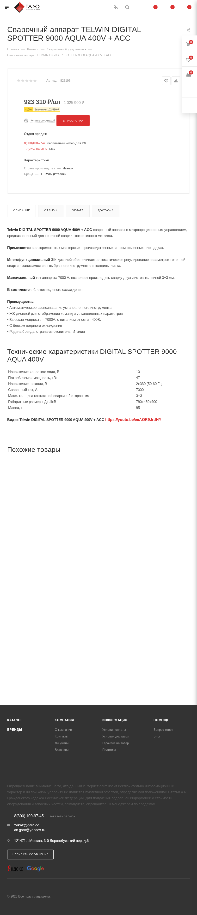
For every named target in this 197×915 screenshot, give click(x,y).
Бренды (14, 729)
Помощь (162, 720)
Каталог (15, 720)
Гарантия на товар (115, 743)
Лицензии (61, 743)
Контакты (61, 736)
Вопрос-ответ (163, 729)
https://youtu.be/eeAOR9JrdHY (133, 420)
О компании (63, 729)
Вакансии (61, 750)
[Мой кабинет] (138, 8)
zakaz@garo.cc (26, 825)
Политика (109, 750)
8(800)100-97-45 (35, 143)
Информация (114, 720)
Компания (64, 720)
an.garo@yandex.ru (29, 830)
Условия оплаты (114, 729)
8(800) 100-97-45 (29, 816)
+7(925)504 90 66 (36, 149)
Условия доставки (115, 736)
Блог (157, 736)
